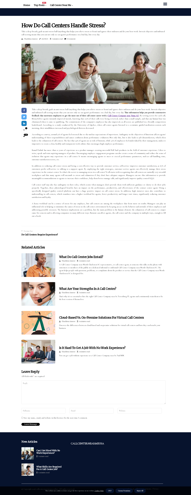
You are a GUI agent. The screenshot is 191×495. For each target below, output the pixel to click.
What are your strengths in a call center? (87, 289)
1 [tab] (93, 100)
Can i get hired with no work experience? (48, 451)
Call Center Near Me (60, 5)
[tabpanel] (93, 74)
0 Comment (71, 39)
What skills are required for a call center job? (48, 468)
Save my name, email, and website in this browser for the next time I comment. (55, 418)
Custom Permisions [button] (124, 491)
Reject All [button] (140, 491)
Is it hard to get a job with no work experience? (92, 348)
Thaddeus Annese (31, 39)
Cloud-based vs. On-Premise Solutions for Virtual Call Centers (101, 317)
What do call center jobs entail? (81, 257)
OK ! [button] (109, 491)
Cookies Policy (99, 491)
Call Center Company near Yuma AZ (123, 115)
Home (26, 5)
